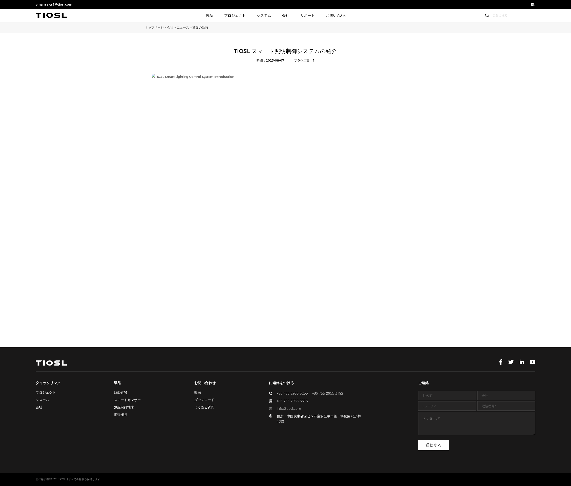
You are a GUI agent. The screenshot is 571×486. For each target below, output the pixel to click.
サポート (307, 15)
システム (264, 15)
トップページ (156, 27)
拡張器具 (120, 414)
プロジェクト (235, 15)
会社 (285, 15)
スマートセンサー (127, 400)
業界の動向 (200, 27)
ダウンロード (204, 400)
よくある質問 (204, 407)
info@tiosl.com (289, 408)
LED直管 (120, 392)
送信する (434, 445)
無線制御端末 (124, 407)
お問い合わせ (336, 15)
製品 (209, 15)
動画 (197, 392)
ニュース (184, 27)
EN (533, 4)
